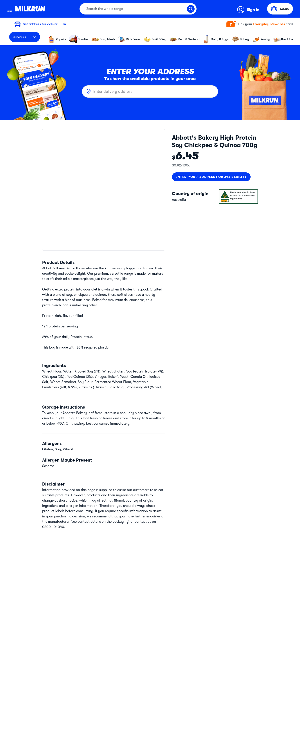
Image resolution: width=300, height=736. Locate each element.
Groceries (19, 37)
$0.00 (284, 9)
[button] (259, 24)
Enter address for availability (211, 177)
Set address (32, 24)
